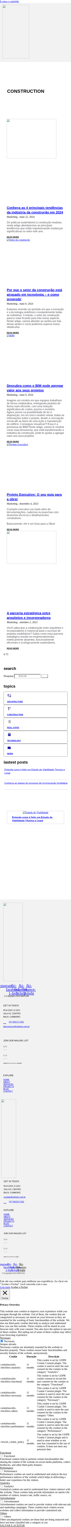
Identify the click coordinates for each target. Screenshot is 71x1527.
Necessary (9, 1341)
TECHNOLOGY (14, 741)
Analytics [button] (5, 1483)
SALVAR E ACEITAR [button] (12, 1525)
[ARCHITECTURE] (9, 695)
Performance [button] (6, 1467)
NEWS (10, 754)
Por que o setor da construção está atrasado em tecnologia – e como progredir (34, 294)
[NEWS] (9, 747)
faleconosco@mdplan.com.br (16, 1026)
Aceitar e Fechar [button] (19, 1287)
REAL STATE (13, 728)
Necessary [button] (5, 1338)
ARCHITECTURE (15, 702)
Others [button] (3, 1513)
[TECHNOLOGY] (9, 734)
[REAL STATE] (9, 721)
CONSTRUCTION (15, 715)
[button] (29, 61)
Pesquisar (9, 676)
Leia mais (5, 1287)
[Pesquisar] (44, 676)
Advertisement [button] (7, 1498)
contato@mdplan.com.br (15, 1197)
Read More (13, 237)
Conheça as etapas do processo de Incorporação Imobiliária (36, 783)
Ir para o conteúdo (9, 1)
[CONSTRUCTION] (9, 708)
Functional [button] (5, 1452)
